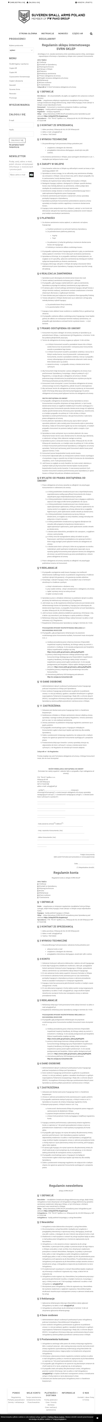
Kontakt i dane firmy (86, 1397)
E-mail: (11, 120)
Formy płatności (51, 1400)
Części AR (13, 68)
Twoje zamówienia (33, 1397)
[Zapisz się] (31, 174)
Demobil (12, 85)
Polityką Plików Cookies (56, 1417)
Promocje (13, 98)
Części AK (13, 72)
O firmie (86, 1400)
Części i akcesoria (16, 81)
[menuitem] (28, 33)
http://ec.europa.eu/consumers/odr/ (60, 677)
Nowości (12, 94)
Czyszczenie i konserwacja (19, 77)
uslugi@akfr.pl (58, 1284)
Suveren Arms (14, 89)
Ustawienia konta (33, 1400)
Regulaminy (16, 1397)
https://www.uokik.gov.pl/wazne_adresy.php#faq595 (65, 652)
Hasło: (11, 130)
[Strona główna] (51, 16)
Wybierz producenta (16, 45)
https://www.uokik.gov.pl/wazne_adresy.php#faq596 (72, 667)
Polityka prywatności (16, 1400)
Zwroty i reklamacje (16, 1402)
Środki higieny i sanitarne (18, 64)
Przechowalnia (34, 1402)
